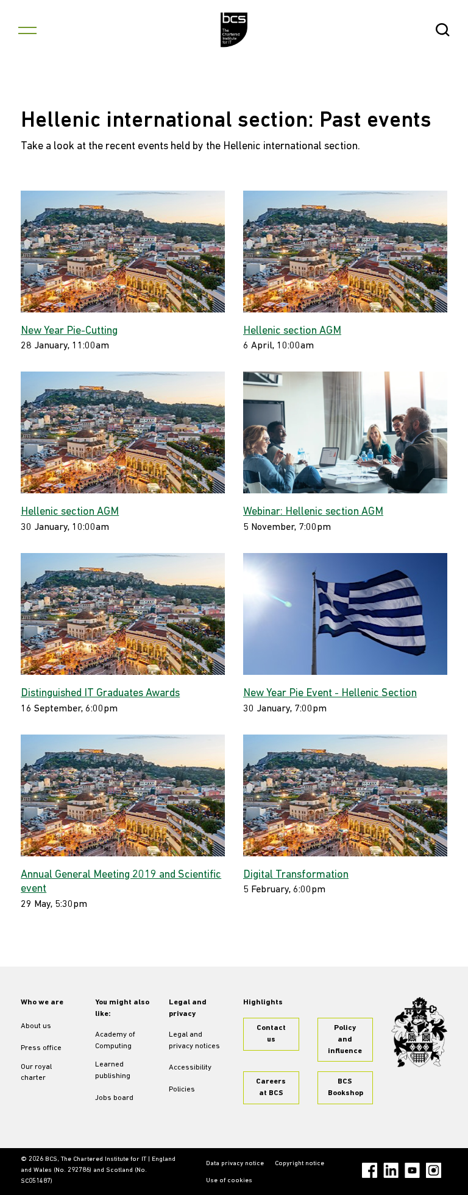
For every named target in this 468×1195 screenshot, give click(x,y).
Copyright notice (299, 1163)
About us (36, 1026)
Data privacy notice (235, 1163)
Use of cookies (229, 1180)
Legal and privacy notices (194, 1040)
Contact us (271, 1033)
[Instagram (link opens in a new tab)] (433, 1170)
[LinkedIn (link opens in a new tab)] (391, 1170)
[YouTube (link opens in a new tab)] (412, 1170)
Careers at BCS (271, 1087)
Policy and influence (345, 1039)
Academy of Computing (115, 1040)
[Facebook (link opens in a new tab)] (369, 1170)
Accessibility (190, 1067)
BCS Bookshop (345, 1087)
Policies (182, 1089)
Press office (41, 1048)
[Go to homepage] (234, 30)
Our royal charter (36, 1072)
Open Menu (27, 30)
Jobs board (114, 1098)
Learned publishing (112, 1070)
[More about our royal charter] (419, 1032)
